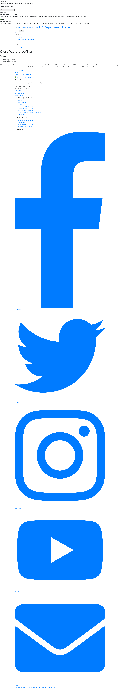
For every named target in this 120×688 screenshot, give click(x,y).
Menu (21, 31)
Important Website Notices (28, 687)
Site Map (17, 687)
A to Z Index (22, 114)
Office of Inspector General (26, 106)
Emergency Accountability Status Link (29, 112)
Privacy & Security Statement (46, 687)
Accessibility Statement (25, 126)
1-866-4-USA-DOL (20, 90)
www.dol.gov (19, 95)
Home (20, 47)
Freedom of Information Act (26, 120)
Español (20, 104)
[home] (23, 77)
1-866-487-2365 (20, 93)
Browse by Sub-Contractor (23, 74)
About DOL (21, 100)
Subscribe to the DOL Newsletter (28, 108)
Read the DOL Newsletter (26, 110)
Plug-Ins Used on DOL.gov (26, 124)
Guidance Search (23, 102)
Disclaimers (21, 122)
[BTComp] (15, 32)
